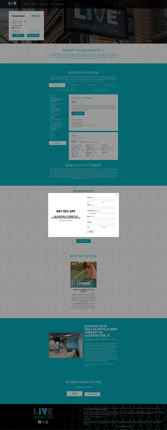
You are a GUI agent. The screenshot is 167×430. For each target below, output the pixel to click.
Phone (91, 216)
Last (103, 202)
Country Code (93, 210)
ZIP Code (104, 227)
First (88, 202)
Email (91, 205)
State (88, 227)
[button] (116, 195)
